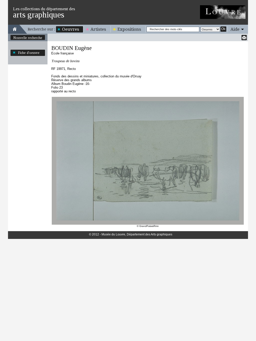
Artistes (98, 29)
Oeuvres (70, 29)
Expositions (129, 29)
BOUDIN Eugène (71, 48)
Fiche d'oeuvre (29, 53)
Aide (235, 29)
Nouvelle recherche (27, 38)
